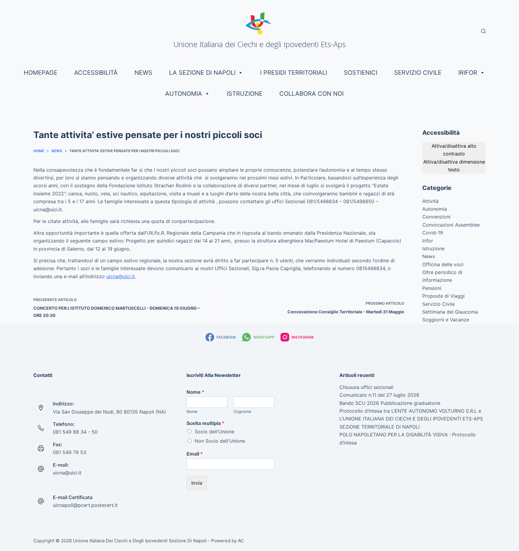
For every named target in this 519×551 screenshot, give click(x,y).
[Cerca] (483, 31)
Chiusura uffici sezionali (366, 387)
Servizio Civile (418, 72)
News (143, 72)
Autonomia (183, 93)
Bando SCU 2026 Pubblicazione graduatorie (389, 403)
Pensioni (431, 288)
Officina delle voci (442, 264)
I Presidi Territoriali (293, 72)
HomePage (40, 72)
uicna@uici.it (120, 276)
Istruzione (245, 93)
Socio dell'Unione (214, 432)
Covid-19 (432, 233)
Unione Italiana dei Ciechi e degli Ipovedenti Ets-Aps (259, 44)
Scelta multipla (205, 423)
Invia (196, 483)
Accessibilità (96, 72)
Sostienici (360, 72)
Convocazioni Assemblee (451, 225)
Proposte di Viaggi (443, 296)
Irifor (467, 72)
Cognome (242, 411)
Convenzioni (436, 217)
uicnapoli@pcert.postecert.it (85, 505)
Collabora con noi (311, 93)
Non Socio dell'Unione (220, 441)
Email (195, 454)
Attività (430, 201)
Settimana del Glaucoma (450, 312)
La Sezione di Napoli (202, 72)
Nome (195, 392)
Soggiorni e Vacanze (445, 320)
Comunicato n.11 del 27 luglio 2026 (379, 395)
